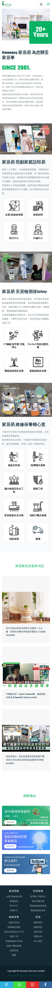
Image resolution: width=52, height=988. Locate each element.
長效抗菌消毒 (38, 901)
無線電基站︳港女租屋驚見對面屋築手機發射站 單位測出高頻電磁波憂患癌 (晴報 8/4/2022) (25, 760)
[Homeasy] (6, 4)
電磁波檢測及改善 (14, 370)
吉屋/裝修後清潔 (14, 214)
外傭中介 (38, 238)
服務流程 (38, 927)
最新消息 (38, 931)
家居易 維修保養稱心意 (23, 425)
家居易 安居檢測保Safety (24, 292)
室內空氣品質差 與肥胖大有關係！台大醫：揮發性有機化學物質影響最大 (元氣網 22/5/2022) (25, 632)
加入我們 (38, 941)
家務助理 (38, 214)
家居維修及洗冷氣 (14, 515)
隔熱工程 (38, 488)
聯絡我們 (38, 922)
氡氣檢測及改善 (38, 370)
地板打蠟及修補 (38, 515)
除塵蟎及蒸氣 (38, 465)
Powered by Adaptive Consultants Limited (26, 976)
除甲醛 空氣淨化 (38, 896)
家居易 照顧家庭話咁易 (23, 162)
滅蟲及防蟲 (14, 465)
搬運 (38, 538)
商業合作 (38, 936)
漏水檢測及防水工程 (14, 931)
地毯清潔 (14, 538)
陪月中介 (14, 238)
